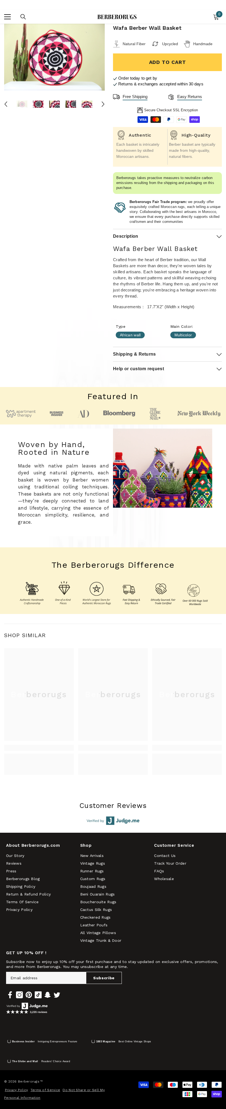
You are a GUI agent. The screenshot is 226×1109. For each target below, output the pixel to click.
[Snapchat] (48, 995)
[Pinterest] (29, 995)
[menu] (7, 16)
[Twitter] (57, 995)
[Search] (23, 16)
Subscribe (104, 978)
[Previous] (6, 104)
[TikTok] (38, 995)
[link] (39, 748)
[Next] (103, 104)
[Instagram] (19, 995)
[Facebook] (10, 995)
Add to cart (167, 62)
